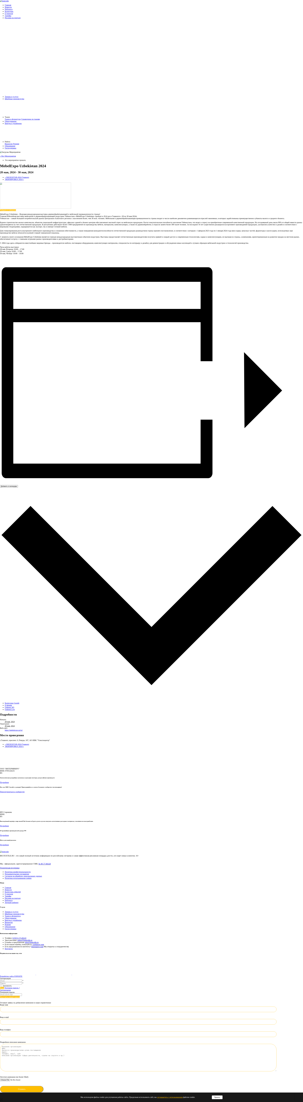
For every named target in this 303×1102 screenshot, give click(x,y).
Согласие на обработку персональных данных (23, 876)
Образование (10, 146)
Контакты (9, 949)
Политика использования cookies (18, 878)
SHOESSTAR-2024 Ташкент (17, 177)
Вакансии (9, 144)
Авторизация (5, 990)
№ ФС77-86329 (44, 864)
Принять (217, 1097)
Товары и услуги (11, 97)
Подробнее (4, 782)
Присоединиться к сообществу (12, 792)
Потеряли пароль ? (12, 988)
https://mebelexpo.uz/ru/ (14, 730)
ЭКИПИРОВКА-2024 (14, 179)
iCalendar (8, 705)
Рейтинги (9, 9)
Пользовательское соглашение (17, 874)
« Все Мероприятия (8, 156)
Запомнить (7, 986)
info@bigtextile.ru (32, 942)
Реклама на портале (13, 18)
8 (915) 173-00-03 (19, 938)
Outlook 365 (9, 707)
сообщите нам (38, 944)
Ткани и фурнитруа (13, 916)
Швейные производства (14, 99)
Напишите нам (37, 947)
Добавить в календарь (9, 486)
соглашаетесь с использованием (170, 1097)
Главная (8, 5)
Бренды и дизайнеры (13, 123)
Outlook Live (10, 709)
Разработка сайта (11, 976)
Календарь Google (12, 703)
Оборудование (10, 121)
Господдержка (10, 148)
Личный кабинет (11, 903)
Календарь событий (13, 892)
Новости (8, 7)
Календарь (9, 11)
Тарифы (8, 16)
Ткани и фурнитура (13, 119)
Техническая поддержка (9, 868)
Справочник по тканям (30, 119)
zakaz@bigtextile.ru (24, 940)
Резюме (16, 144)
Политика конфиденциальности (18, 872)
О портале (9, 14)
